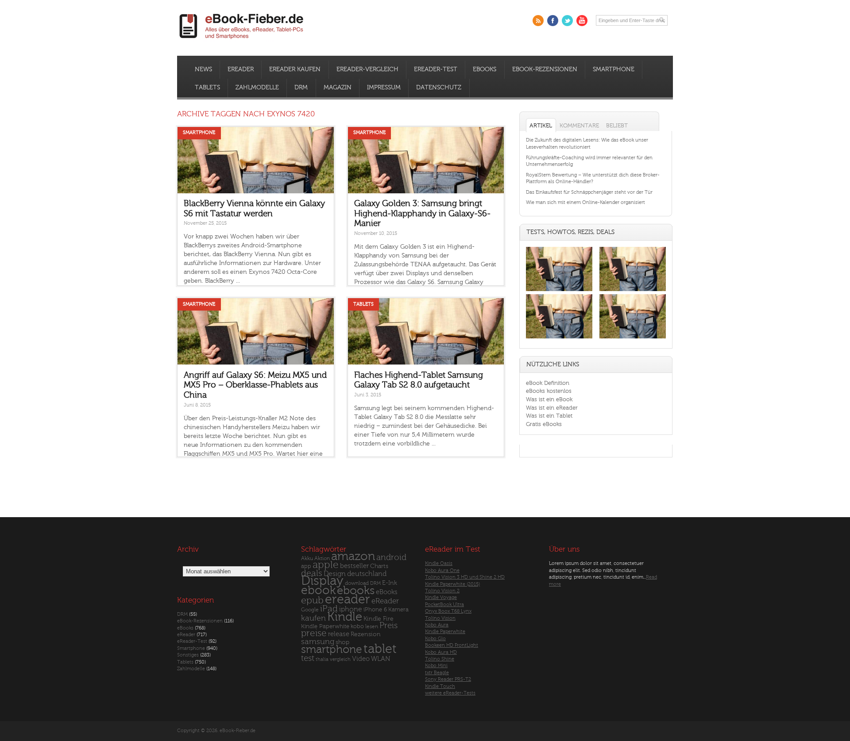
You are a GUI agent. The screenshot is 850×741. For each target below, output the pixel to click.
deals (311, 573)
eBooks (484, 69)
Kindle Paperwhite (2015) (452, 584)
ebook (318, 590)
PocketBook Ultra (444, 604)
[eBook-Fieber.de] (241, 40)
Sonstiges (188, 655)
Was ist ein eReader (552, 407)
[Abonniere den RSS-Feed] (538, 20)
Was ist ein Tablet (549, 415)
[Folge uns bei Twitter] (567, 20)
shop (342, 642)
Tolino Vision (440, 618)
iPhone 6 (375, 610)
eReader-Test (435, 69)
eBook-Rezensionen (544, 69)
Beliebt (617, 125)
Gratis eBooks (544, 424)
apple (326, 565)
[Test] (559, 291)
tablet (380, 649)
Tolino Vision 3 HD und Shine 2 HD (465, 577)
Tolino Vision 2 (442, 591)
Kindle (344, 617)
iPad (329, 608)
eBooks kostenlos (549, 391)
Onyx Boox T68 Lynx (448, 611)
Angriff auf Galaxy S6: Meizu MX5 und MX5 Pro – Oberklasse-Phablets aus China (255, 385)
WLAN (380, 659)
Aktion (322, 558)
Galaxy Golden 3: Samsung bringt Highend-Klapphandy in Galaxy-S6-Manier (422, 213)
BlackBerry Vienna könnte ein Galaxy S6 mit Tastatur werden (254, 209)
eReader (241, 69)
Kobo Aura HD (441, 652)
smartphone (331, 649)
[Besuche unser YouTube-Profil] (582, 20)
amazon (353, 556)
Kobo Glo (435, 638)
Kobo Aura (436, 625)
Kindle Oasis (438, 563)
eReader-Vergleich (367, 69)
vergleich (340, 659)
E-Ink (389, 583)
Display (322, 581)
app (306, 566)
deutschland (366, 574)
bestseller (354, 566)
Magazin (338, 87)
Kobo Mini (436, 665)
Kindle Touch (440, 686)
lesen (371, 626)
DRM (301, 87)
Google (310, 610)
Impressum (384, 87)
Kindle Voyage (441, 597)
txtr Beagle (437, 673)
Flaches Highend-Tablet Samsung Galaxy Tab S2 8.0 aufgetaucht (418, 380)
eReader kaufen (295, 69)
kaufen (313, 618)
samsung (317, 641)
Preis (388, 625)
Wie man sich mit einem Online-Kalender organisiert (585, 202)
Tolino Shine (439, 659)
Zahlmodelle (257, 87)
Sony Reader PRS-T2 (448, 679)
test (307, 658)
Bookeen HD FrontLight (451, 645)
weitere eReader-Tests (450, 693)
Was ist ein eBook (549, 399)
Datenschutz (438, 87)
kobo (357, 626)
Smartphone (613, 69)
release (338, 634)
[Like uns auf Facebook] (553, 20)
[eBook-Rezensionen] (559, 339)
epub (312, 600)
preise (314, 633)
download (357, 583)
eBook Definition (547, 383)
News (203, 69)
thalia (322, 659)
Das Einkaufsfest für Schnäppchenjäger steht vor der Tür (589, 192)
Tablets (207, 87)
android (391, 557)
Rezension (366, 634)
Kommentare (579, 125)
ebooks (356, 590)
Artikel (540, 125)
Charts (379, 566)
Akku (307, 558)
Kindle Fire (378, 618)
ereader (347, 599)
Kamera (398, 609)
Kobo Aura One (442, 570)
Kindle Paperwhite (325, 626)
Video (361, 659)
